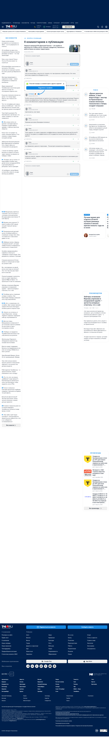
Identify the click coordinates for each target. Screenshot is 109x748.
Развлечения (72, 648)
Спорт (89, 635)
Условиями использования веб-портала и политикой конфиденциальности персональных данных (80, 715)
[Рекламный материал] (68, 26)
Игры (72, 23)
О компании (5, 640)
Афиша (50, 23)
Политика (71, 640)
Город (28, 643)
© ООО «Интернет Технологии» (10, 730)
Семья (70, 654)
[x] (45, 666)
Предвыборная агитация (9, 651)
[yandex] (54, 666)
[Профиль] (106, 26)
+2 (73, 149)
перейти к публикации (34, 38)
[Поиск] (98, 26)
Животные (29, 651)
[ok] (36, 666)
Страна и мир (91, 640)
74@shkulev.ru (20, 718)
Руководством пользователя (63, 712)
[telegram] (28, 666)
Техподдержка (6, 648)
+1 (73, 105)
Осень (70, 638)
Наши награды (6, 643)
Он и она (70, 635)
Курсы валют (65, 23)
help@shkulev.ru (13, 720)
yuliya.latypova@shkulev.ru (90, 706)
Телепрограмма (42, 23)
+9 (73, 139)
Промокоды (16, 23)
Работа (70, 646)
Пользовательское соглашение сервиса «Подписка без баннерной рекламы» (74, 725)
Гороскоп (57, 23)
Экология (90, 643)
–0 (78, 78)
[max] (41, 666)
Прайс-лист (5, 638)
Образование (52, 654)
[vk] (32, 666)
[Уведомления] (102, 26)
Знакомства (25, 23)
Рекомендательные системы (62, 723)
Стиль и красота (92, 638)
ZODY (76, 23)
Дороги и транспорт (32, 646)
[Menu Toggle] (3, 26)
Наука (50, 648)
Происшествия (72, 643)
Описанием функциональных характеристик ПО (67, 713)
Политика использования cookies (64, 721)
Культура (51, 640)
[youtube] (50, 666)
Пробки (47, 27)
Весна (28, 640)
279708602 (31, 94)
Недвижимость (6, 23)
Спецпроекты (91, 648)
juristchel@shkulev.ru (41, 719)
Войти (31, 64)
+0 (73, 78)
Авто (27, 635)
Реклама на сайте (7, 635)
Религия (70, 651)
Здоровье (29, 654)
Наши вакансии (6, 646)
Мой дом (51, 646)
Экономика (90, 646)
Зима (50, 635)
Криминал (51, 638)
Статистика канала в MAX (9, 654)
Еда (27, 648)
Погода (33, 23)
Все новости (11, 38)
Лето (49, 643)
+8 (73, 161)
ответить (29, 78)
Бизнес (28, 638)
